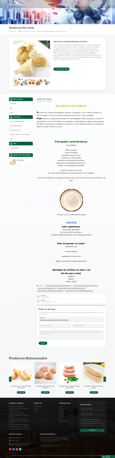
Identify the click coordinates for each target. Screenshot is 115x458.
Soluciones (36, 409)
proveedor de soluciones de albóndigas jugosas (79, 291)
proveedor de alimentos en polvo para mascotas (19, 416)
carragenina (13, 103)
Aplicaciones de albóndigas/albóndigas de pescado (54, 320)
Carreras (103, 5)
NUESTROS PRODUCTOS (61, 5)
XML (74, 455)
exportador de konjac (14, 411)
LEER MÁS (21, 392)
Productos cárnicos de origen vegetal (20, 134)
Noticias (94, 5)
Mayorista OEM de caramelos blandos (19, 426)
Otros (11, 139)
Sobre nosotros (45, 5)
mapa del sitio (63, 420)
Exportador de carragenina (16, 406)
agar (11, 108)
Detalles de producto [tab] (44, 99)
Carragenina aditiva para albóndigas (19, 408)
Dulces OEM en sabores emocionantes (18, 424)
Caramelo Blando (14, 148)
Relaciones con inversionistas (79, 5)
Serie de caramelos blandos (17, 121)
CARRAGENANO (20, 160)
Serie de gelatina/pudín (16, 125)
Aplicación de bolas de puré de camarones (21, 387)
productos (61, 411)
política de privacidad (82, 455)
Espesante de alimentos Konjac (17, 413)
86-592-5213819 (15, 440)
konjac (11, 112)
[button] (104, 379)
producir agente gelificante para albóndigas (50, 291)
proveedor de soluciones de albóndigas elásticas (71, 288)
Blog (60, 418)
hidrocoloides (37, 406)
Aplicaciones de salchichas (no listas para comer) (45, 387)
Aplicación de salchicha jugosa (93, 386)
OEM (35, 411)
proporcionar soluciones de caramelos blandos (19, 422)
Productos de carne (29, 31)
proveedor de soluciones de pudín (17, 418)
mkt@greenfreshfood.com (17, 437)
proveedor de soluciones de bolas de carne (58, 285)
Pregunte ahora (60, 69)
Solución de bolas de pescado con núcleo (85, 285)
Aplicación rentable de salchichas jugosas (69, 387)
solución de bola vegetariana (46, 288)
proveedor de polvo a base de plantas (19, 428)
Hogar (20, 31)
